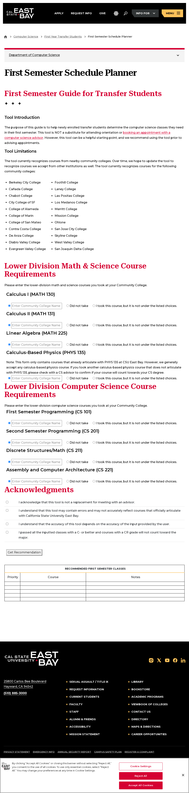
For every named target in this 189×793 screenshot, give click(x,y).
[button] (116, 13)
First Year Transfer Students (63, 36)
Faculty (76, 704)
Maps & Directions (146, 726)
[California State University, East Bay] (32, 658)
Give (102, 13)
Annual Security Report (74, 752)
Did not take (78, 306)
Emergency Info (44, 752)
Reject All (141, 775)
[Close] (183, 775)
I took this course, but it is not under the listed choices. (136, 306)
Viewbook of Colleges (149, 704)
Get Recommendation (24, 552)
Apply (58, 13)
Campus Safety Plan (108, 752)
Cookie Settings (140, 766)
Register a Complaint (139, 752)
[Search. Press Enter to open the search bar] (125, 13)
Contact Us (141, 711)
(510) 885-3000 (15, 693)
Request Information (86, 689)
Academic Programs (147, 696)
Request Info (81, 13)
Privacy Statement (17, 752)
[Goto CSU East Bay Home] (5, 36)
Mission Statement (84, 734)
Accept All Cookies (140, 785)
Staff (74, 711)
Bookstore (140, 689)
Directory (139, 719)
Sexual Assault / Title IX (88, 681)
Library (137, 681)
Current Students (84, 696)
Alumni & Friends (82, 719)
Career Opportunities (149, 734)
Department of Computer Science (34, 55)
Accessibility (80, 726)
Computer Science (25, 36)
